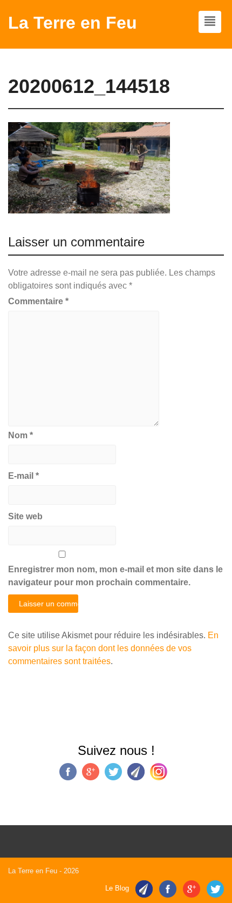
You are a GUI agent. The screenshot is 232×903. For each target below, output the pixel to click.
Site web (25, 516)
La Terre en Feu (72, 22)
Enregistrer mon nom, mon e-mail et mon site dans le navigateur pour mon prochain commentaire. (115, 576)
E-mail (23, 475)
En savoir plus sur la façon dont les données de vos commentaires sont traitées (113, 648)
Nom (20, 435)
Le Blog (117, 889)
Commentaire (38, 301)
